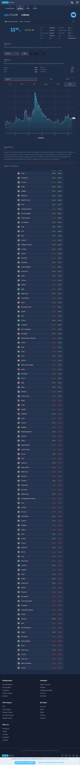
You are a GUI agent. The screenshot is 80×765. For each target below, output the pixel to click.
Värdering (5, 690)
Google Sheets (7, 712)
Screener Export (8, 715)
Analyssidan (6, 687)
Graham (43, 687)
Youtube (5, 734)
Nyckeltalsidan (7, 684)
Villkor (42, 712)
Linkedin (5, 740)
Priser (42, 709)
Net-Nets (43, 696)
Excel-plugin (6, 709)
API (3, 706)
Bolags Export (7, 718)
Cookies (43, 718)
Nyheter (5, 696)
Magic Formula (45, 684)
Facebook (5, 728)
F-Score (43, 693)
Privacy (42, 715)
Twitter (4, 731)
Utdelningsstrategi (46, 690)
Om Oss (43, 706)
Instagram (5, 737)
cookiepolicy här (64, 758)
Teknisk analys (7, 693)
